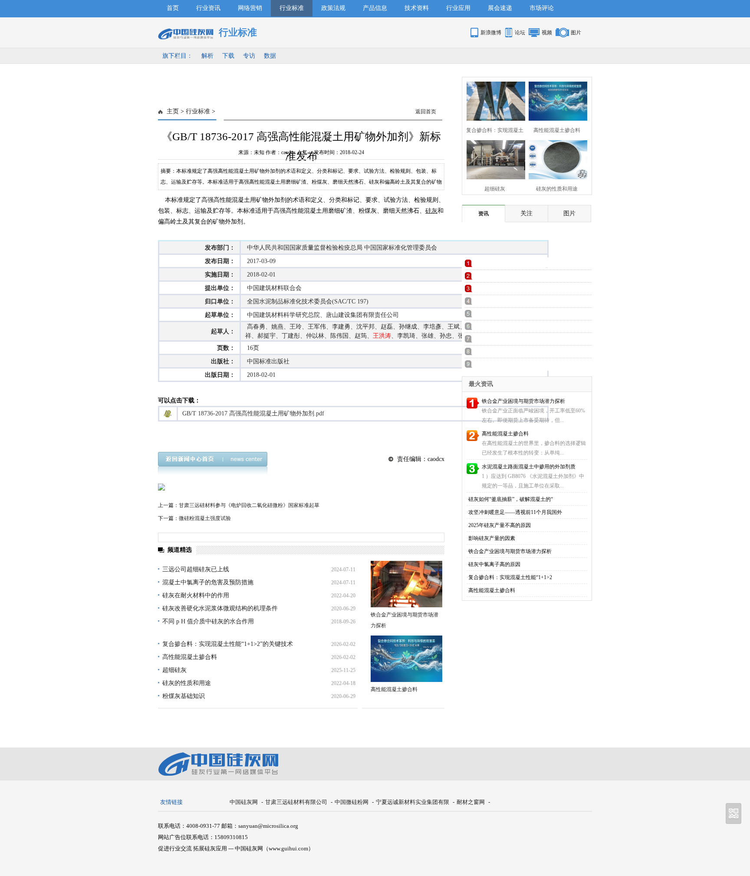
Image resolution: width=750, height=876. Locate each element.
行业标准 (292, 8)
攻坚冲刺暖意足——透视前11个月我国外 (515, 512)
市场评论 (542, 8)
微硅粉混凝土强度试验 (205, 518)
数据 (270, 56)
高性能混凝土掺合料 (189, 657)
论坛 (520, 33)
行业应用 (458, 8)
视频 (547, 33)
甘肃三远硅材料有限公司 (296, 802)
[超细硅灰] (493, 158)
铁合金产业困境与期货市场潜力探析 (523, 401)
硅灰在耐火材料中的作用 (195, 595)
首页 (173, 8)
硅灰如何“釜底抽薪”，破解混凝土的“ (510, 499)
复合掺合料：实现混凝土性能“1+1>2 (510, 577)
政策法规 (333, 8)
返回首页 (425, 112)
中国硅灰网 (244, 802)
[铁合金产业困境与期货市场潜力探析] (406, 584)
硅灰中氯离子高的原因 (494, 564)
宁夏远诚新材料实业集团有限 (412, 802)
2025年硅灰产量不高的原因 (499, 525)
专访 (249, 56)
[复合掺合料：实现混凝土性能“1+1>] (493, 100)
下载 (228, 56)
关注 (526, 213)
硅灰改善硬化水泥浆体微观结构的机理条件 (220, 608)
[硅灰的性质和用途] (555, 158)
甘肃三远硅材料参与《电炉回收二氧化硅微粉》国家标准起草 (249, 505)
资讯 (483, 214)
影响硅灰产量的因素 (491, 538)
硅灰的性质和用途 (186, 683)
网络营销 (250, 8)
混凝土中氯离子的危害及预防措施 (207, 582)
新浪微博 (490, 33)
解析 (207, 56)
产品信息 (375, 8)
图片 (576, 33)
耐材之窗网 (471, 802)
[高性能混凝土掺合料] (406, 659)
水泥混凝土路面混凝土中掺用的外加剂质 (529, 467)
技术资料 (417, 8)
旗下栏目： (177, 56)
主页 (173, 111)
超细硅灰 (174, 670)
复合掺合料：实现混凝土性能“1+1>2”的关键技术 (227, 644)
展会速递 (500, 8)
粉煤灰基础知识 (183, 696)
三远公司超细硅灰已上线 (195, 569)
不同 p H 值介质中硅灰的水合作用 (208, 621)
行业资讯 (208, 8)
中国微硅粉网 (351, 802)
